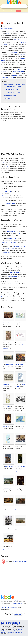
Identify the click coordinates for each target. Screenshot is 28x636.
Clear (22, 6)
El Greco (3, 71)
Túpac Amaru (6, 426)
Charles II (3, 297)
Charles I (23, 42)
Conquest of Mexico (8, 323)
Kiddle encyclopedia (15, 600)
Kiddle (2, 630)
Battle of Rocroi (8, 488)
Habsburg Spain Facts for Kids (9, 607)
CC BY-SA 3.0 (17, 625)
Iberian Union (20, 343)
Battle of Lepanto (14, 273)
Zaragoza (21, 528)
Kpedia (18, 11)
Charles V (5, 348)
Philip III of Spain (9, 466)
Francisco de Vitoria (8, 77)
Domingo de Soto (9, 249)
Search (25, 6)
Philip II (5, 44)
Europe (4, 196)
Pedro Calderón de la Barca (9, 242)
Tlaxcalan (6, 406)
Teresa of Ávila (16, 75)
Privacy (18, 630)
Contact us (3, 632)
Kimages (13, 11)
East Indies (14, 52)
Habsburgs (16, 39)
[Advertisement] (14, 17)
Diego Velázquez (19, 69)
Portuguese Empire (10, 203)
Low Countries (21, 54)
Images (8, 11)
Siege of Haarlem (19, 364)
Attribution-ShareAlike (16, 603)
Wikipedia (23, 628)
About (13, 630)
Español (23, 11)
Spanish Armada (12, 276)
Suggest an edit (18, 614)
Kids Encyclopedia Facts (7, 28)
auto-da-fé (6, 508)
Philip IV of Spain (21, 466)
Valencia (17, 511)
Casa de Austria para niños (19, 561)
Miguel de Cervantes (18, 71)
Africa (3, 200)
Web (4, 11)
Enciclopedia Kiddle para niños (15, 632)
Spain (7, 33)
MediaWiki (19, 629)
